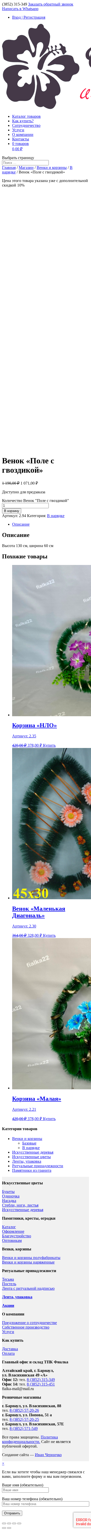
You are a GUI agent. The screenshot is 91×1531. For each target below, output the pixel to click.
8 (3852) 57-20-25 (24, 1419)
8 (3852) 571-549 (24, 1428)
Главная (9, 167)
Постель (9, 1284)
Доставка (10, 1349)
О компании (22, 134)
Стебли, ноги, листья (20, 1205)
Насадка (9, 1200)
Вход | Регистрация (28, 17)
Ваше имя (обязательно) (22, 1485)
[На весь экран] (14, 1523)
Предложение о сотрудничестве (29, 1322)
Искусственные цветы (31, 1157)
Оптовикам (12, 1240)
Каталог (9, 1227)
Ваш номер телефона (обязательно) (32, 1499)
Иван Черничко (48, 1455)
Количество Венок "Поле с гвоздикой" (35, 500)
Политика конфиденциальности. (30, 1439)
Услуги (18, 130)
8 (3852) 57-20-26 (24, 1410)
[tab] (50, 524)
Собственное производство (25, 1327)
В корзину (11, 511)
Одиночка (10, 1196)
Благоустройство (16, 1236)
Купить (49, 745)
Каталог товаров (26, 116)
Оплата (8, 1353)
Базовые (29, 1143)
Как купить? (23, 121)
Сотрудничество (26, 125)
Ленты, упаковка (26, 1161)
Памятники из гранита (31, 1170)
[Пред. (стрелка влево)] (4, 1528)
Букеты (8, 1191)
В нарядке (55, 516)
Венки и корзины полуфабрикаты (31, 1257)
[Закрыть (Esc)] (4, 1523)
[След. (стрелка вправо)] (9, 1528)
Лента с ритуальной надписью (28, 1288)
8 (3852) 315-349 (41, 1379)
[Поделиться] (9, 1523)
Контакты (20, 139)
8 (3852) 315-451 (41, 1384)
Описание (21, 524)
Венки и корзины (52, 167)
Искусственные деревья (32, 1152)
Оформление (13, 1231)
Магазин (26, 167)
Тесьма (8, 1279)
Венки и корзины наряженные (28, 1262)
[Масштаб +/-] (19, 1523)
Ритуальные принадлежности (37, 1166)
